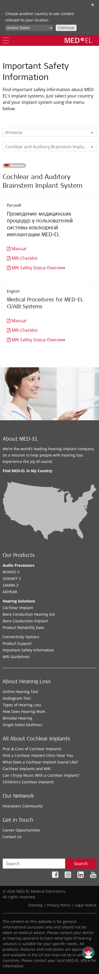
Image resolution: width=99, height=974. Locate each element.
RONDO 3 (11, 571)
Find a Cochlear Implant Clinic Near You (38, 755)
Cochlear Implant (18, 607)
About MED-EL (20, 439)
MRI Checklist (25, 258)
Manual (19, 249)
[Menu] (6, 40)
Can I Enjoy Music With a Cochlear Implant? (41, 775)
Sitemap (35, 905)
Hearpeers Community (23, 805)
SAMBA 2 (10, 585)
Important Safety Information (28, 650)
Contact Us (12, 836)
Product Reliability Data (23, 627)
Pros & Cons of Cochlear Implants (32, 748)
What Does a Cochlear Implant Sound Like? (40, 762)
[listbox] (49, 132)
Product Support (17, 643)
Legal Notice (85, 905)
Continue (66, 27)
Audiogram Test (17, 698)
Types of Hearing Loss (22, 704)
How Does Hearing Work (24, 711)
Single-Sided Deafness (22, 724)
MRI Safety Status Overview (38, 268)
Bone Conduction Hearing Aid (29, 614)
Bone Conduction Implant (25, 620)
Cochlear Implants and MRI (27, 768)
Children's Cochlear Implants (28, 781)
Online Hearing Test (20, 691)
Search (81, 863)
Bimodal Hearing (17, 718)
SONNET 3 (12, 578)
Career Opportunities (21, 830)
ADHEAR (10, 591)
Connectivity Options (21, 636)
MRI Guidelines (16, 656)
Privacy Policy (58, 905)
